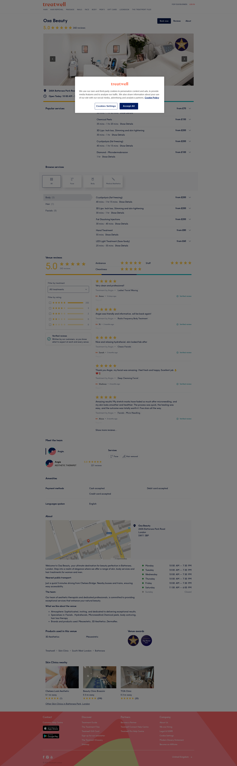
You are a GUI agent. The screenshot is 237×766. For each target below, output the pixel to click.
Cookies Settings (106, 106)
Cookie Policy (152, 98)
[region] (119, 95)
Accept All (129, 106)
